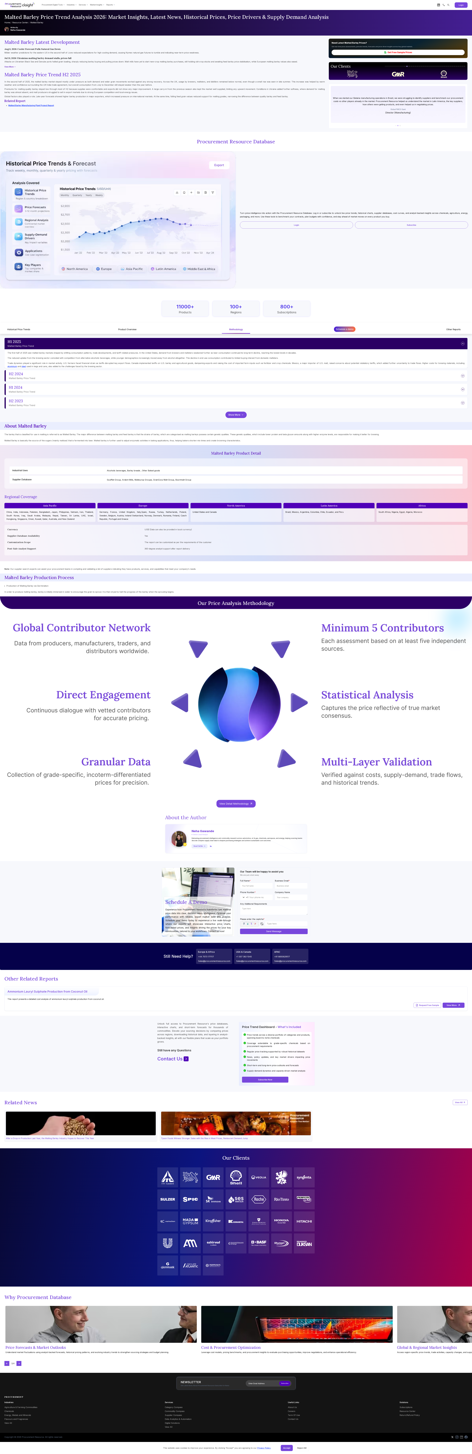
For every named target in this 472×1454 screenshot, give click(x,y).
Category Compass (174, 1407)
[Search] (448, 5)
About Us (292, 1407)
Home (7, 22)
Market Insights (96, 5)
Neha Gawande (17, 30)
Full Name (245, 880)
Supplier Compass (173, 1415)
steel (24, 366)
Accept (286, 1448)
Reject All (301, 1448)
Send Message (273, 931)
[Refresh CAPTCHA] (261, 924)
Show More (234, 414)
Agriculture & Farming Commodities (20, 1407)
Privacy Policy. (264, 1448)
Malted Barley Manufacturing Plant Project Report (31, 105)
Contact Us (170, 1059)
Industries (71, 5)
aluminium (12, 366)
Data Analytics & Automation (178, 1419)
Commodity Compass (174, 1411)
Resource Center (20, 22)
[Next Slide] (18, 1363)
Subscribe (411, 225)
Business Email (282, 880)
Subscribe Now (265, 1079)
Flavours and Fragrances (16, 1419)
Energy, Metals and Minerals (17, 1415)
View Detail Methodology (234, 803)
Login (461, 5)
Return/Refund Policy (410, 1415)
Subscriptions (406, 1407)
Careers (291, 1411)
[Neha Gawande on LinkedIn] (211, 846)
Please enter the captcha (252, 919)
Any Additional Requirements (253, 904)
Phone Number (248, 892)
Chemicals (9, 1411)
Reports (109, 5)
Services (82, 5)
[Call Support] (443, 5)
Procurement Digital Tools (52, 5)
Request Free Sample (429, 1005)
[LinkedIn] (438, 5)
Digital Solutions (172, 1423)
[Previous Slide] (6, 1363)
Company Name (282, 892)
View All (459, 1102)
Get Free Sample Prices (400, 52)
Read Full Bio (198, 846)
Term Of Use (294, 1415)
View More (9, 67)
